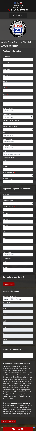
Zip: (4, 101)
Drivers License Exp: (9, 133)
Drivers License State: (10, 127)
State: (5, 94)
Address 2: (6, 81)
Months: (5, 166)
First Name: (6, 57)
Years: (5, 160)
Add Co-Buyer (8, 284)
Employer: (6, 194)
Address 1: (6, 75)
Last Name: (6, 69)
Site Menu (18, 15)
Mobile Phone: (7, 139)
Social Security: (8, 108)
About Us (13, 425)
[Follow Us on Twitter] (18, 3)
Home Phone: (7, 145)
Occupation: (7, 213)
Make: (5, 315)
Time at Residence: (9, 157)
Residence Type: (8, 173)
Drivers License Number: (11, 120)
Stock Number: (8, 302)
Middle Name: (7, 63)
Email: (5, 151)
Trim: (4, 327)
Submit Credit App (8, 421)
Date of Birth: (7, 114)
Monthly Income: (8, 207)
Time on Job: (7, 258)
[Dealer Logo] (18, 29)
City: (4, 87)
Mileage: (5, 339)
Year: (4, 309)
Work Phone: (7, 252)
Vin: (4, 333)
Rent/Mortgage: (8, 179)
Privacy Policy (25, 425)
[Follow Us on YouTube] (21, 3)
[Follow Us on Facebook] (15, 3)
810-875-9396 (20, 9)
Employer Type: (8, 200)
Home (9, 425)
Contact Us (18, 425)
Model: (5, 321)
